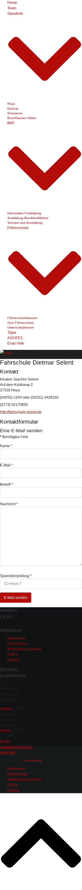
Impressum (16, 638)
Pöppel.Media (33, 760)
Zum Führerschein (20, 322)
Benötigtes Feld (14, 437)
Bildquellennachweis (24, 649)
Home (12, 3)
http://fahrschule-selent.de (20, 412)
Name (6, 446)
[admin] (13, 660)
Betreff (6, 484)
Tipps (11, 332)
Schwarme (15, 113)
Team (11, 8)
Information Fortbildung (24, 213)
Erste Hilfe (15, 343)
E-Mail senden (15, 598)
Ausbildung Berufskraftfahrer (28, 218)
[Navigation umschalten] (3, 624)
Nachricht (9, 504)
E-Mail (6, 465)
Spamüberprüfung (15, 576)
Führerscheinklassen (22, 318)
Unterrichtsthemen (20, 327)
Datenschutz (17, 644)
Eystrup (12, 108)
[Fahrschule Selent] (6, 352)
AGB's (12, 654)
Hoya (11, 103)
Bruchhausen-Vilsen (21, 118)
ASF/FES (15, 338)
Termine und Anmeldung (24, 222)
